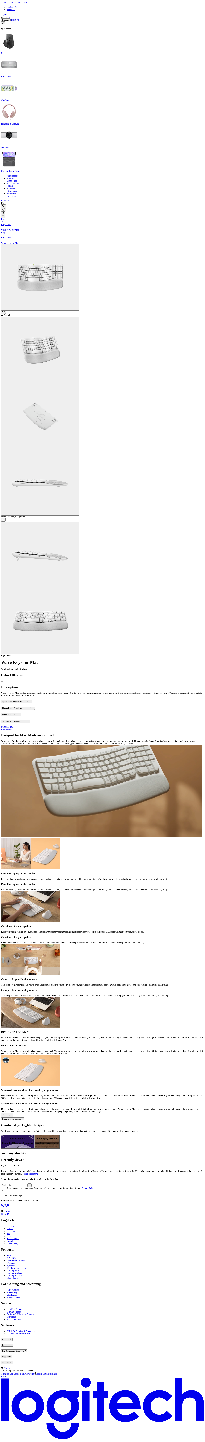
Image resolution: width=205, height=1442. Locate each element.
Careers (10, 1228)
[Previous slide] (4, 1115)
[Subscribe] (29, 1185)
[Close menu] (3, 22)
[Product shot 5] (40, 555)
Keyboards (6, 224)
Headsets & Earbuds (16, 1260)
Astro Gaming (13, 1290)
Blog (9, 1233)
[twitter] (5, 1205)
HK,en (7, 17)
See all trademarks (30, 1174)
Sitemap (53, 1374)
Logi (3, 219)
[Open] (3, 216)
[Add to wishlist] (3, 312)
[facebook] (8, 1205)
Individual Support (15, 1309)
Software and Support (11, 721)
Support (4, 14)
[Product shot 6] (40, 621)
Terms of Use (7, 1374)
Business (11, 9)
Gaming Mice (13, 1270)
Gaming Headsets (14, 1275)
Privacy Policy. (88, 1188)
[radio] (2, 681)
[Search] (3, 206)
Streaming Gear (13, 1297)
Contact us (11, 1317)
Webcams (11, 1263)
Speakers (11, 1265)
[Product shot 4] (40, 482)
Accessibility (12, 1243)
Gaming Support (14, 1312)
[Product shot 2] (40, 350)
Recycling (11, 1241)
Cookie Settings (43, 1374)
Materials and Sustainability (13, 708)
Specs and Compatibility (12, 702)
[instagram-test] (2, 1205)
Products (5, 20)
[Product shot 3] (40, 416)
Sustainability (13, 1238)
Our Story (11, 1226)
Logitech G (12, 7)
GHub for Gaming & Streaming (21, 1331)
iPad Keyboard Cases (16, 1268)
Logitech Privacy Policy (24, 1374)
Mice (9, 1255)
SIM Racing (12, 1295)
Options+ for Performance (18, 1333)
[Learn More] (3, 520)
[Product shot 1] (40, 277)
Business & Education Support (20, 1314)
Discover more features (11, 1119)
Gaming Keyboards (15, 1273)
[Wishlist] (3, 209)
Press (9, 1236)
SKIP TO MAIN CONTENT (14, 2)
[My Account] (3, 213)
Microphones (12, 1278)
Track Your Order (14, 1319)
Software (5, 200)
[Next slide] (10, 1115)
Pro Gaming (12, 1292)
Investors (11, 1231)
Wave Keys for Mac (10, 230)
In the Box (6, 715)
